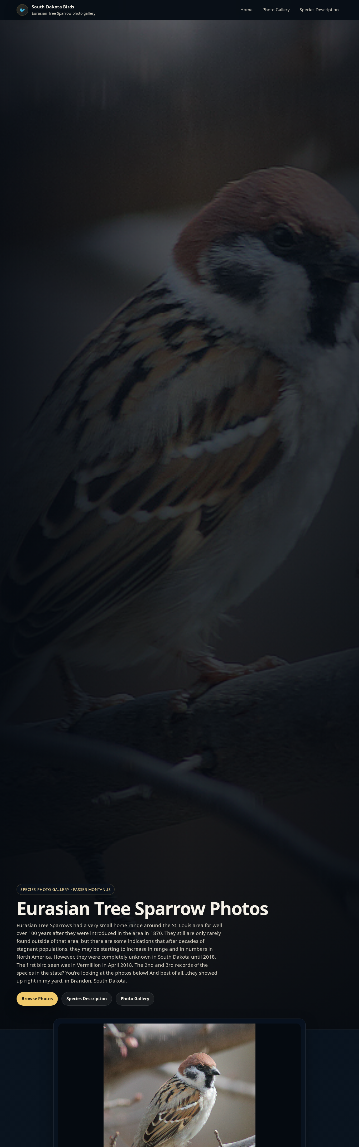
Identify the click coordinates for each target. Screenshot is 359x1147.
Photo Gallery (276, 10)
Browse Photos (37, 998)
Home (246, 10)
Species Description (319, 10)
